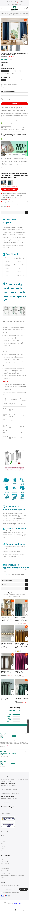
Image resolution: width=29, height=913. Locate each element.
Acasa (2, 13)
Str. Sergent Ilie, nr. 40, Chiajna (8, 809)
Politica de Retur (5, 868)
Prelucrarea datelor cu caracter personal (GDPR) (13, 875)
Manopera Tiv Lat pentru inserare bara (7, 697)
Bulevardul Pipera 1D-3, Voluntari (9, 798)
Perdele (3, 841)
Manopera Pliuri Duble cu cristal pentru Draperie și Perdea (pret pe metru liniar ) (21, 699)
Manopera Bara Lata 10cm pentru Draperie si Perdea (7, 645)
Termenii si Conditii (5, 873)
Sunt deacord (11, 892)
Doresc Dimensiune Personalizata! (9, 84)
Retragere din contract (28, 726)
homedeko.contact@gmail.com (9, 785)
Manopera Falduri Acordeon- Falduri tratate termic (5, 673)
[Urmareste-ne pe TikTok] (7, 831)
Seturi (2, 843)
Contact (3, 848)
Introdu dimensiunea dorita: (8, 91)
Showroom (3, 851)
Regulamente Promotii (6, 859)
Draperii (3, 839)
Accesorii (3, 846)
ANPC (2, 878)
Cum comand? (5, 863)
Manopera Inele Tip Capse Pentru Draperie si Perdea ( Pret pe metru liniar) (21, 645)
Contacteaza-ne (5, 861)
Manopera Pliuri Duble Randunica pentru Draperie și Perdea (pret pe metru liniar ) (21, 620)
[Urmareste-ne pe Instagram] (4, 831)
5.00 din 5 (18, 710)
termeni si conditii (14, 892)
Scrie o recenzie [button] (14, 725)
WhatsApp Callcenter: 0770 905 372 (10, 793)
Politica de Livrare (5, 866)
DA (3, 86)
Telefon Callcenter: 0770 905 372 (9, 789)
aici (15, 115)
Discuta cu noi (26, 910)
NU (3, 87)
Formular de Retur (5, 870)
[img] (3, 734)
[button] (4, 59)
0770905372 (9, 1)
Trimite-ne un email (19, 1)
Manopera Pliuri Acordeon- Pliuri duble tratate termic (7, 619)
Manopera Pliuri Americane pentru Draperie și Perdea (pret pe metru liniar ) (21, 673)
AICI (22, 120)
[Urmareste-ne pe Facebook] (1, 831)
